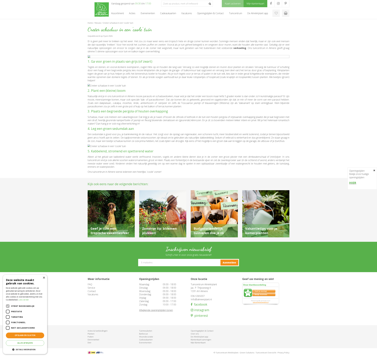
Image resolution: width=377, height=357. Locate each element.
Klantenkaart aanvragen (201, 339)
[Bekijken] (285, 13)
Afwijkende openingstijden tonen (156, 310)
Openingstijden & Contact (202, 331)
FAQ (90, 284)
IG (278, 3)
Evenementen (145, 342)
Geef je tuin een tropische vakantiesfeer (110, 230)
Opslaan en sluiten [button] (25, 335)
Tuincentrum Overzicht (266, 352)
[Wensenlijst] (276, 13)
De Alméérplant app (199, 336)
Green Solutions (247, 352)
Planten (91, 334)
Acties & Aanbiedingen (98, 331)
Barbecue (143, 334)
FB (271, 3)
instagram (201, 310)
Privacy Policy (283, 352)
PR (285, 3)
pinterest (200, 315)
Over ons (195, 334)
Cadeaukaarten (146, 339)
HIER (352, 183)
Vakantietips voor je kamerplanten (261, 230)
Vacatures (93, 294)
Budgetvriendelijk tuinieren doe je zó (209, 230)
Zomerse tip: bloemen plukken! (159, 230)
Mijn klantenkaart (198, 342)
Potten (91, 336)
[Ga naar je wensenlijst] (276, 13)
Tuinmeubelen (145, 331)
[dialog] (25, 314)
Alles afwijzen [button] (25, 343)
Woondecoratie (146, 336)
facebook (199, 304)
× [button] (44, 278)
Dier (89, 342)
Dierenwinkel (93, 339)
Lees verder (24, 300)
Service (91, 287)
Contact (92, 291)
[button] (25, 349)
